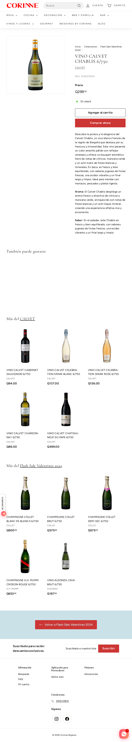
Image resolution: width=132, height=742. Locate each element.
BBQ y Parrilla (83, 15)
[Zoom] (35, 65)
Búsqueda (23, 674)
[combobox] (63, 5)
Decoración (53, 15)
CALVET (80, 67)
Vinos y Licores (18, 23)
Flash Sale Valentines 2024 (41, 465)
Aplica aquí (57, 676)
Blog (101, 23)
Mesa (10, 15)
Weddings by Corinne (76, 23)
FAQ (20, 679)
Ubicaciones (91, 674)
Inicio (78, 46)
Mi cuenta (23, 684)
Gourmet (46, 23)
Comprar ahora (100, 123)
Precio (79, 85)
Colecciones (90, 46)
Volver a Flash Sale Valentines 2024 (68, 624)
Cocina (29, 15)
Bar (103, 15)
